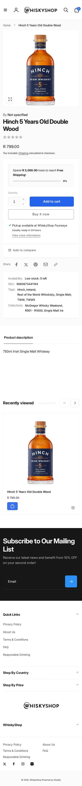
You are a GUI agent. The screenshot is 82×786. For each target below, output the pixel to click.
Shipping (23, 153)
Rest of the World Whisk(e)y (36, 294)
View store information (26, 235)
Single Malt (63, 294)
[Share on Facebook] (17, 265)
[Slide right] (75, 403)
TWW (21, 299)
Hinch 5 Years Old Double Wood (29, 491)
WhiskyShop (35, 780)
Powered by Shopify (51, 780)
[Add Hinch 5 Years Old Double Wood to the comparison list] (73, 508)
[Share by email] (45, 264)
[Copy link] (56, 265)
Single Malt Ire (53, 310)
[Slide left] (64, 403)
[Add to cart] (12, 506)
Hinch (21, 289)
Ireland (30, 289)
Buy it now (41, 214)
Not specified (15, 115)
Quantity (13, 192)
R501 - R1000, (34, 310)
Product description (18, 337)
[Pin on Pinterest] (36, 265)
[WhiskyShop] (41, 714)
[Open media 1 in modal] (41, 68)
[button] (5, 10)
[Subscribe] (71, 581)
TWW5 (30, 299)
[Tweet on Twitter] (26, 265)
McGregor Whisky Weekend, (44, 305)
